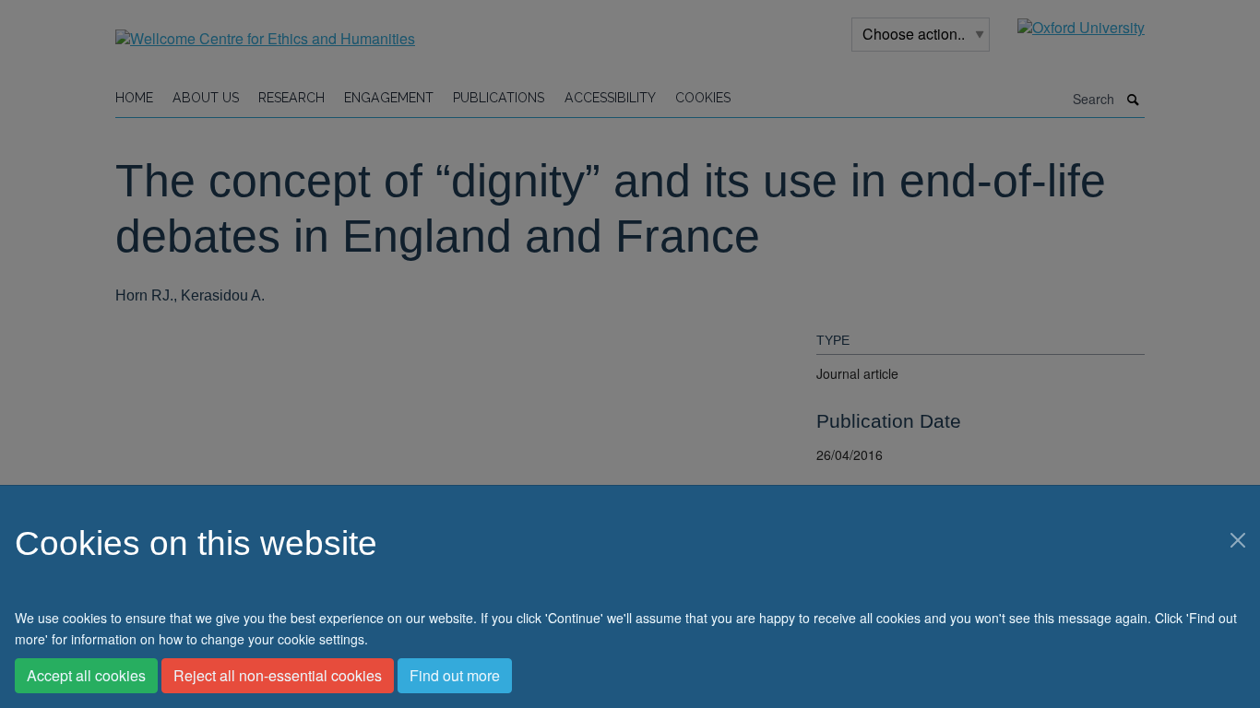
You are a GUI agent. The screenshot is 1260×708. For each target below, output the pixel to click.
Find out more (455, 675)
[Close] (1238, 540)
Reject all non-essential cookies (277, 675)
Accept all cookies (86, 675)
